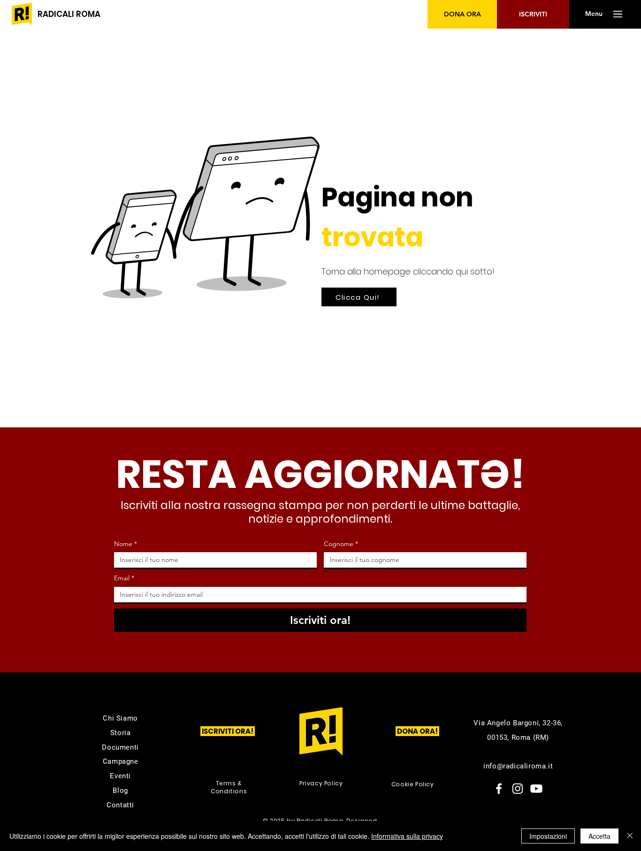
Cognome (341, 543)
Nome (125, 543)
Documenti (120, 747)
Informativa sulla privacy (407, 836)
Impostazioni (548, 836)
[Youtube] (536, 789)
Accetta (599, 836)
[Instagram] (518, 789)
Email (124, 578)
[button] (593, 14)
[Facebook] (499, 789)
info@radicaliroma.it (518, 766)
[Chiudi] (629, 835)
